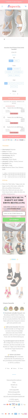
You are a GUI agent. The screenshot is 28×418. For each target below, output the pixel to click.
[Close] (25, 196)
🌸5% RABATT (14, 219)
